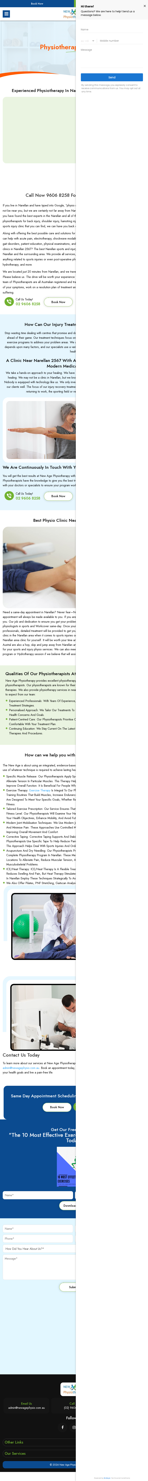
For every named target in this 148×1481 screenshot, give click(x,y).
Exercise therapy (39, 790)
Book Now (37, 3)
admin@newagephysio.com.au (21, 1068)
